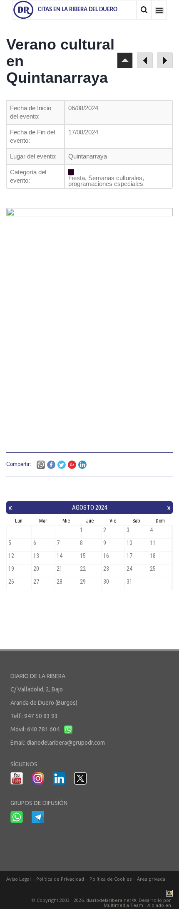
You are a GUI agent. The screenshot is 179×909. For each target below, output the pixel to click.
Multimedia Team (123, 905)
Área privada (151, 879)
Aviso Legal (18, 879)
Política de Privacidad (60, 879)
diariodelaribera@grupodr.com (66, 742)
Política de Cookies (111, 879)
